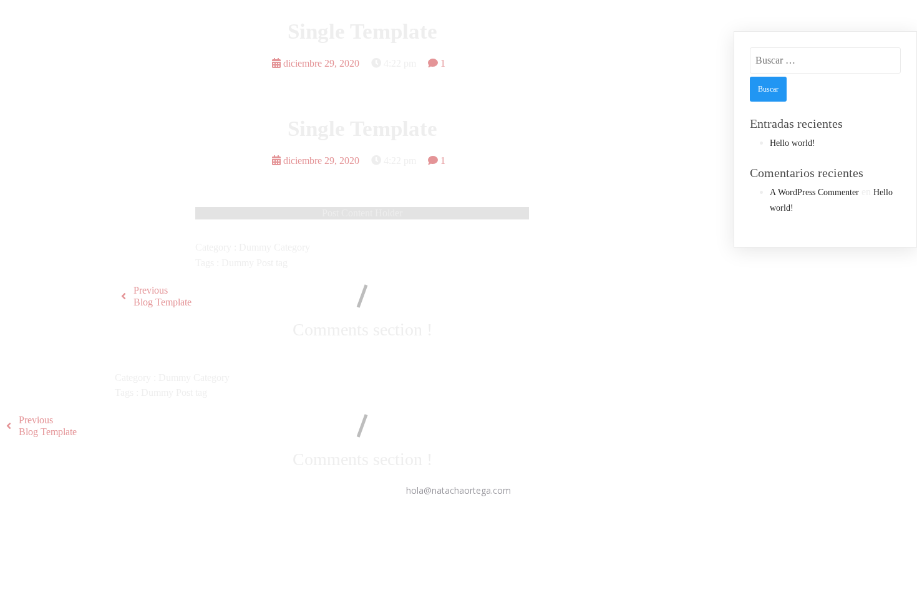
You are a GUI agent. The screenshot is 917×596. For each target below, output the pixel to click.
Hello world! (792, 143)
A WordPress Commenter (814, 192)
